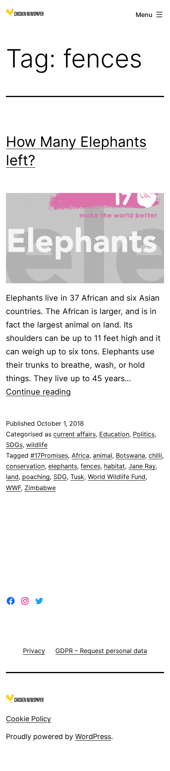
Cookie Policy (28, 719)
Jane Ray (141, 466)
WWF (13, 488)
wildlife (36, 445)
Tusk (77, 477)
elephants (62, 466)
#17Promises (49, 455)
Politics (144, 434)
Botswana (130, 455)
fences (90, 466)
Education (114, 434)
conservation (25, 466)
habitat (114, 466)
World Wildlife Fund (116, 477)
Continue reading (38, 392)
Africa (80, 455)
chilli (155, 455)
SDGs (14, 445)
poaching (36, 477)
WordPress (93, 736)
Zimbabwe (40, 488)
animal (102, 455)
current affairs (74, 434)
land (12, 477)
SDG (60, 477)
